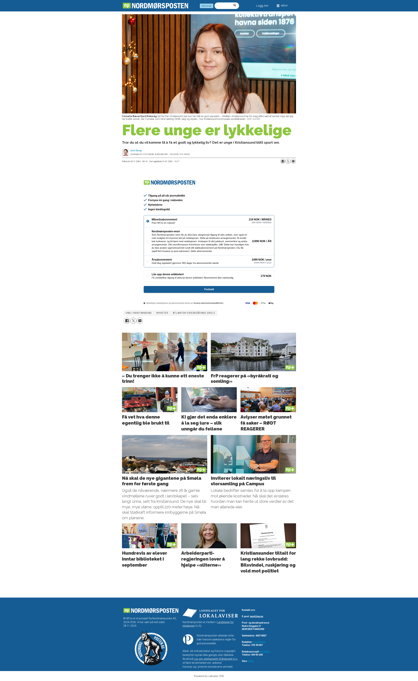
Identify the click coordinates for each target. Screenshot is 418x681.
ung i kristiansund (139, 312)
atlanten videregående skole (194, 312)
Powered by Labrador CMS (209, 676)
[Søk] (236, 5)
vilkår (250, 661)
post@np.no (256, 616)
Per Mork (265, 651)
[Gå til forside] (155, 6)
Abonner (206, 5)
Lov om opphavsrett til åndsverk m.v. (216, 658)
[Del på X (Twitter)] (288, 161)
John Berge (259, 642)
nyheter (162, 312)
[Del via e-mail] (293, 161)
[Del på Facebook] (282, 161)
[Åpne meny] (282, 5)
